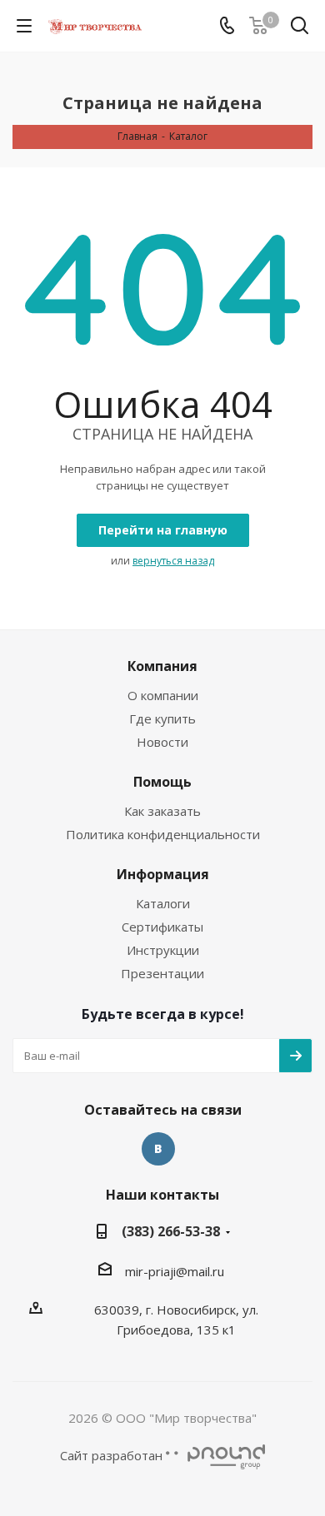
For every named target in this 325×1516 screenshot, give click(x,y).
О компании (163, 695)
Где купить (162, 718)
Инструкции (163, 950)
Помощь (162, 782)
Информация (163, 874)
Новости (162, 741)
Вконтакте (158, 1149)
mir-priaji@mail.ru (174, 1271)
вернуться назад (173, 561)
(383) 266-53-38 (171, 1231)
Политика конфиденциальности (163, 834)
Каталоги (163, 903)
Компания (163, 666)
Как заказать (162, 811)
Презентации (162, 973)
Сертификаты (162, 926)
